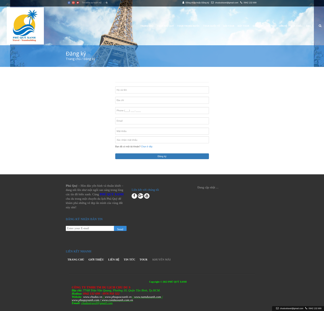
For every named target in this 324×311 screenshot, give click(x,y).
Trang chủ (73, 59)
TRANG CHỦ (76, 259)
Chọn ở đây (147, 146)
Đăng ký (205, 3)
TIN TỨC (129, 259)
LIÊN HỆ (113, 259)
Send (120, 229)
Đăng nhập (191, 3)
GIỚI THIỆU (96, 259)
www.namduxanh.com (147, 296)
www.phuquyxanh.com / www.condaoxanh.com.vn (102, 300)
